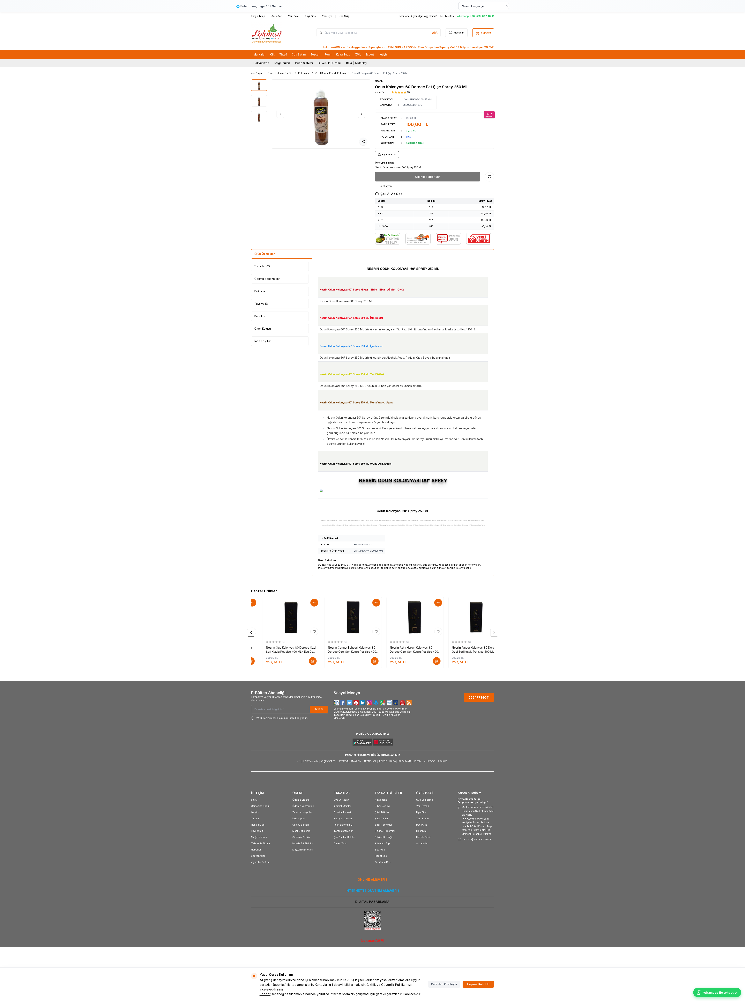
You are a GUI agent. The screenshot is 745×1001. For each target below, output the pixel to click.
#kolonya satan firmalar (432, 567)
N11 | (299, 761)
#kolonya (323, 567)
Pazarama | (406, 761)
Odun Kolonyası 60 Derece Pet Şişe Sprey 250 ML (380, 73)
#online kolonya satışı (459, 567)
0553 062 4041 (415, 143)
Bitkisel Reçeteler (385, 830)
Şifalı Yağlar (381, 818)
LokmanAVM (372, 940)
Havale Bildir (423, 837)
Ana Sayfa (257, 73)
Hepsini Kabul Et (478, 984)
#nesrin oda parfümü (381, 564)
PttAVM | (344, 761)
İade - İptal (298, 818)
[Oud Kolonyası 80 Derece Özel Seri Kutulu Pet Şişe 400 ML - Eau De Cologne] (279, 617)
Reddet (265, 994)
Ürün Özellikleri (265, 253)
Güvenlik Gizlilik (301, 837)
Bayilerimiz (257, 830)
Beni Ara (259, 316)
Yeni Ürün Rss (383, 862)
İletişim (255, 812)
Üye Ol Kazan (341, 799)
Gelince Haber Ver (427, 176)
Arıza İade (422, 843)
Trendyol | (371, 761)
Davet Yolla (340, 843)
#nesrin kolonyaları (469, 564)
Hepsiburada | (388, 761)
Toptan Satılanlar (343, 830)
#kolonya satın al (390, 567)
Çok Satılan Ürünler (344, 837)
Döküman (260, 291)
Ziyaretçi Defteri (260, 862)
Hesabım (421, 830)
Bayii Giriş (421, 824)
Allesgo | (430, 761)
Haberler (256, 849)
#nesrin (398, 564)
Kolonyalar (304, 73)
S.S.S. (254, 799)
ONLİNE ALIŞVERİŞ (372, 879)
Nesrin (379, 80)
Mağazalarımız (259, 837)
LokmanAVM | (311, 761)
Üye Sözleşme (424, 799)
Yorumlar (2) (262, 266)
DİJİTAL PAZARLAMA (372, 902)
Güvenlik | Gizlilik (329, 63)
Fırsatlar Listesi (342, 812)
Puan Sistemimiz (343, 824)
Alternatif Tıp (382, 843)
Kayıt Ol (319, 709)
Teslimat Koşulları (302, 812)
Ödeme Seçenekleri (267, 278)
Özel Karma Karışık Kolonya (330, 73)
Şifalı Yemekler (383, 824)
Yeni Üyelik (422, 806)
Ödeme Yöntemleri (303, 806)
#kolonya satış (409, 567)
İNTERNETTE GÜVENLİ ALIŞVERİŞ (372, 891)
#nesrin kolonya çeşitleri (344, 567)
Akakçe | (443, 761)
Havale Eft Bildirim (302, 843)
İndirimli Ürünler (342, 806)
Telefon (449, 16)
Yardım (255, 818)
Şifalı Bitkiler (382, 812)
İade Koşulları (263, 341)
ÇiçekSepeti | (329, 761)
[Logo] (274, 33)
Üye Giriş (421, 812)
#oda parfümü (360, 564)
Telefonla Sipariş (260, 843)
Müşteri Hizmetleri (302, 849)
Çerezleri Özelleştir (444, 984)
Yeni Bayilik (422, 818)
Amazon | (356, 761)
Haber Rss (381, 855)
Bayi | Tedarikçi (356, 63)
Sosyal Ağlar (258, 855)
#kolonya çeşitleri (369, 567)
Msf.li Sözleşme (301, 830)
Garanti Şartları (300, 824)
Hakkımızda (261, 63)
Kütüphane (381, 799)
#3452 (322, 564)
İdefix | (418, 761)
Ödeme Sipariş (300, 799)
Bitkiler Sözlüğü (383, 837)
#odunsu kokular (448, 564)
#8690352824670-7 (339, 564)
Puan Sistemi (304, 63)
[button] (280, 114)
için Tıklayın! (473, 801)
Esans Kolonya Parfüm (280, 73)
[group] (321, 114)
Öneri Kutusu (262, 328)
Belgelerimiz (282, 63)
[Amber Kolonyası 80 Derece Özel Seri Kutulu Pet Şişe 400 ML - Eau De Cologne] (465, 617)
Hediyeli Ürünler (343, 818)
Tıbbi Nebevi (382, 806)
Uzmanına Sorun (260, 806)
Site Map (380, 849)
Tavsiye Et (261, 303)
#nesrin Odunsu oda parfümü (420, 564)
